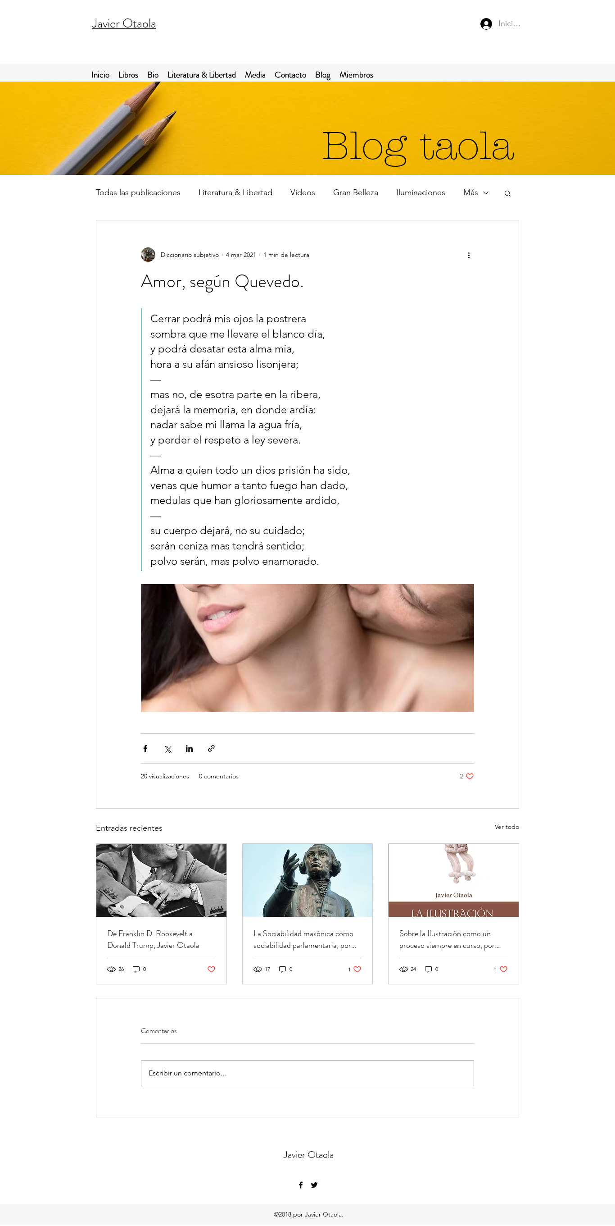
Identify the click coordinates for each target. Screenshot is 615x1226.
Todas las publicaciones (138, 192)
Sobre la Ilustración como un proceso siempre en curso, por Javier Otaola (447, 939)
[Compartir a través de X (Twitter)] (167, 748)
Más (470, 192)
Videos (302, 192)
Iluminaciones (420, 192)
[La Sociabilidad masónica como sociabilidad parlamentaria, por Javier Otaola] (308, 880)
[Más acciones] (468, 254)
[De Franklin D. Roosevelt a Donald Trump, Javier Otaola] (161, 880)
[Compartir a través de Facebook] (145, 748)
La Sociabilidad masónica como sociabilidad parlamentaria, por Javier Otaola (303, 939)
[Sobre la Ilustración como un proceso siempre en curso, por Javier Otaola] (454, 880)
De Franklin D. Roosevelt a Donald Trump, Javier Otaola (153, 939)
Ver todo (507, 827)
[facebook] (300, 1184)
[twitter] (314, 1184)
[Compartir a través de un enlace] (211, 748)
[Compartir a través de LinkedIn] (189, 748)
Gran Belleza (355, 192)
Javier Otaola (124, 23)
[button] (507, 193)
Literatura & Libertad (235, 192)
